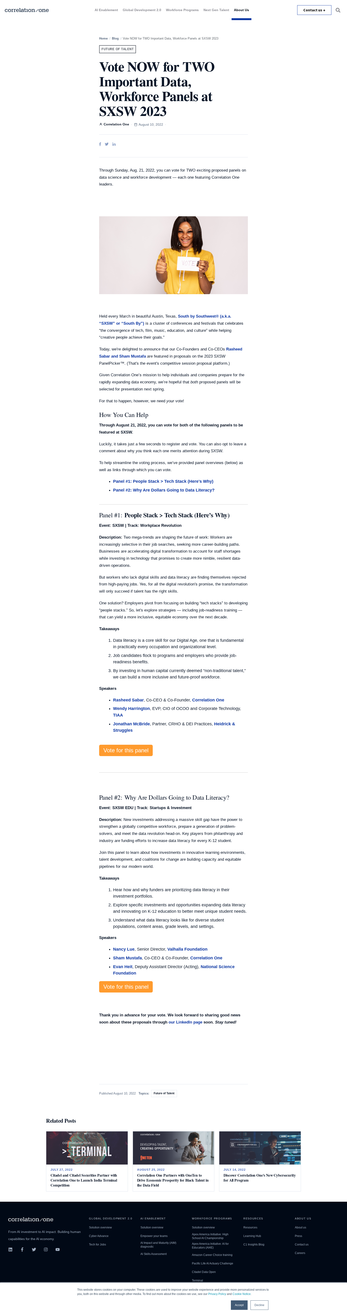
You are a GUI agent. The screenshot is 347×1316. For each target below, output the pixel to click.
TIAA (118, 715)
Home (103, 38)
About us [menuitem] (300, 1227)
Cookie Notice (242, 1294)
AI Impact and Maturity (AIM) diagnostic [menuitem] (158, 1244)
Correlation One (208, 700)
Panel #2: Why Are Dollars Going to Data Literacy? (164, 490)
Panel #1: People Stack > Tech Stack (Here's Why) (163, 481)
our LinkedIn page (185, 1022)
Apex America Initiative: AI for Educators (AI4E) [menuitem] (210, 1245)
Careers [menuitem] (300, 1253)
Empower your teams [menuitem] (154, 1236)
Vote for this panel (125, 750)
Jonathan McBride (131, 724)
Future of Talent (118, 49)
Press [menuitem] (298, 1236)
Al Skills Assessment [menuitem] (153, 1254)
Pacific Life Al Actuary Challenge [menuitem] (212, 1263)
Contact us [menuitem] (302, 1244)
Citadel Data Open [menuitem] (204, 1272)
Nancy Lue (124, 949)
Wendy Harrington (131, 708)
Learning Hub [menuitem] (252, 1236)
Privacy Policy (217, 1294)
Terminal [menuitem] (197, 1280)
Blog (115, 38)
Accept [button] (239, 1305)
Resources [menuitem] (250, 1227)
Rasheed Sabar (128, 700)
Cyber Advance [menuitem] (99, 1236)
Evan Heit (122, 966)
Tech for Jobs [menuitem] (97, 1244)
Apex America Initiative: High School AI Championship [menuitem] (210, 1236)
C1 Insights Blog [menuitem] (253, 1244)
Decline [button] (259, 1305)
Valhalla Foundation (187, 949)
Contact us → (314, 10)
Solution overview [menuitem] (100, 1227)
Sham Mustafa (127, 958)
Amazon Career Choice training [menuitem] (212, 1255)
